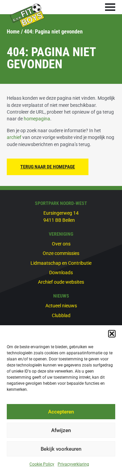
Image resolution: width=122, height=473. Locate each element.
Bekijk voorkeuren (61, 449)
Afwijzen (61, 430)
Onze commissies (61, 253)
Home (13, 31)
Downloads (61, 272)
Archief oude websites (61, 282)
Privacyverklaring (73, 464)
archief (14, 137)
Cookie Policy (41, 464)
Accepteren (61, 412)
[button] (111, 333)
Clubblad (61, 315)
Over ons (61, 243)
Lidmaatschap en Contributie (61, 263)
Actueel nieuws (61, 305)
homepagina (37, 118)
